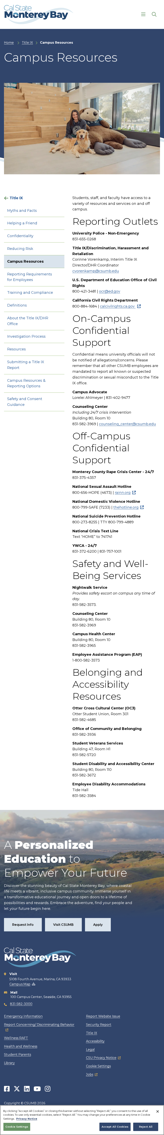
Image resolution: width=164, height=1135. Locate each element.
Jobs (89, 1074)
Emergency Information (23, 1016)
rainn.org (123, 492)
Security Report (98, 1025)
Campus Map (19, 984)
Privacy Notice (26, 1118)
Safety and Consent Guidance (24, 402)
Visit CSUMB (63, 925)
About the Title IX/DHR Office (27, 321)
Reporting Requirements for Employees (29, 277)
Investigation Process (26, 336)
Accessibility (95, 1041)
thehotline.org (126, 507)
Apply (98, 925)
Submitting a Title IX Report (25, 365)
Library (9, 1063)
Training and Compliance (30, 292)
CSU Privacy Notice (101, 1058)
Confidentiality (20, 236)
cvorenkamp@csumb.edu (95, 271)
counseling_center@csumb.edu (127, 424)
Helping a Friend (22, 223)
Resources (16, 349)
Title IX (27, 42)
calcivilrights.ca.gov (118, 306)
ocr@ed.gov (109, 291)
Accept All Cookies (115, 1126)
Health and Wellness (20, 1046)
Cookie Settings (98, 1066)
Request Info (23, 925)
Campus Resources (25, 261)
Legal (90, 1049)
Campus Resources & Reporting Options (26, 383)
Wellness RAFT (16, 1038)
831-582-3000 (21, 1004)
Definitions (17, 305)
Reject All (145, 1126)
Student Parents (17, 1054)
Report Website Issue (103, 1016)
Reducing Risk (20, 249)
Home (9, 42)
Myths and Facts (22, 210)
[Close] (157, 1111)
